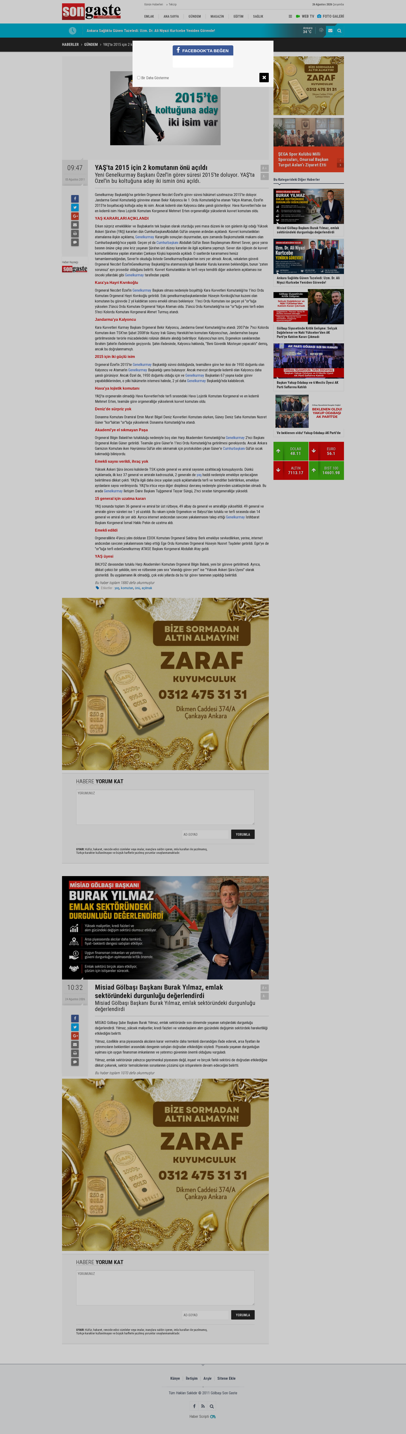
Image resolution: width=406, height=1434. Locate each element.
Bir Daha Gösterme (154, 78)
